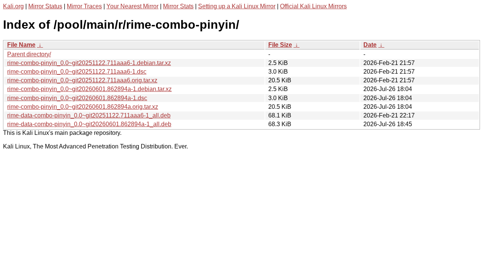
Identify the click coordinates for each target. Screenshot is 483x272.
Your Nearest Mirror (132, 6)
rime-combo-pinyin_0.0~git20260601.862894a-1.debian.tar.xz (89, 89)
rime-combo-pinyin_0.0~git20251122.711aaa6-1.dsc (76, 71)
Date (370, 45)
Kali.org (13, 6)
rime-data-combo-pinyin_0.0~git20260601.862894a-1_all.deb (89, 124)
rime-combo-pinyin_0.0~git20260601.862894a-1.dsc (77, 98)
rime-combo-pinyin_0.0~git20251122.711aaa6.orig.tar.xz (82, 80)
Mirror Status (45, 6)
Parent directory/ (29, 54)
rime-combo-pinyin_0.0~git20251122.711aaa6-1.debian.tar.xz (89, 63)
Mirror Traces (84, 6)
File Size (280, 45)
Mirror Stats (178, 6)
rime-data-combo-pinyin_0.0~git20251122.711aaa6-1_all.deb (89, 115)
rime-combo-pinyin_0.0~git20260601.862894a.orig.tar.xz (82, 107)
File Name (21, 45)
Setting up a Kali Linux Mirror (236, 6)
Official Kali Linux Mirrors (313, 6)
